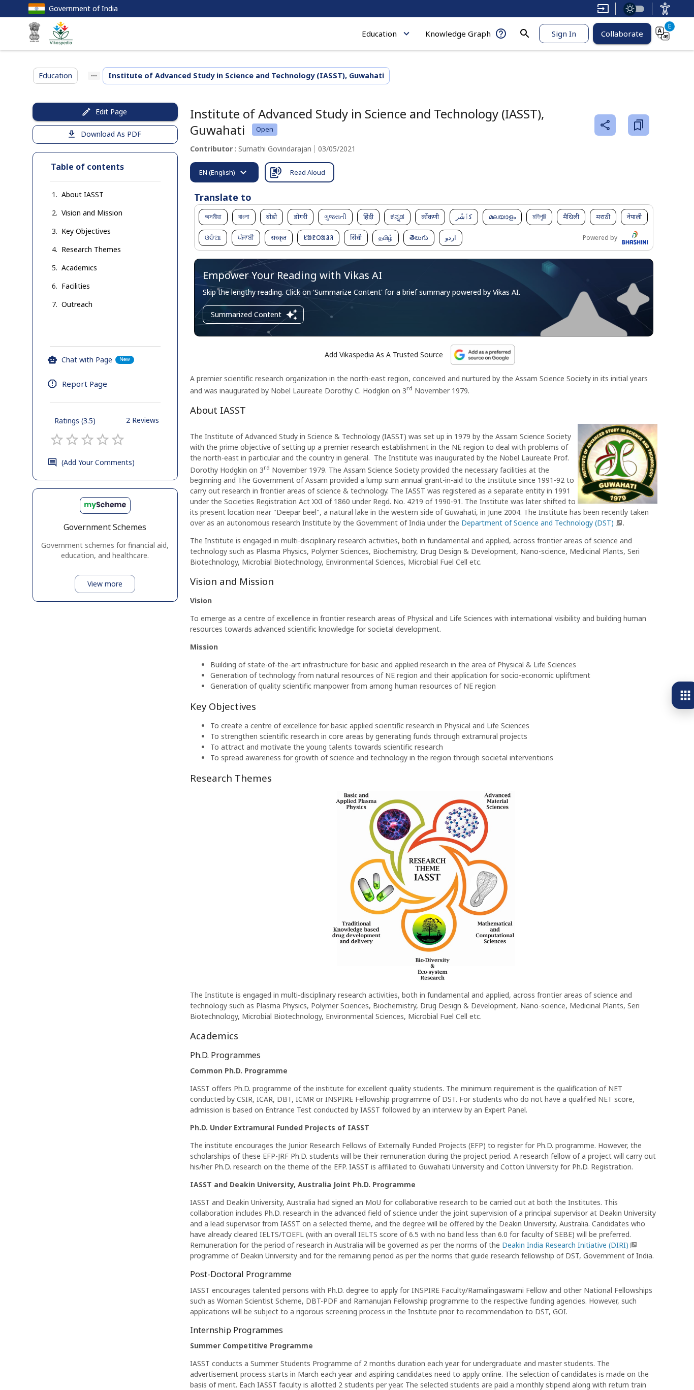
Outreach (76, 304)
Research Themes (91, 249)
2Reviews (142, 420)
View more (104, 584)
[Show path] (94, 76)
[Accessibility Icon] (665, 8)
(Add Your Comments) (98, 462)
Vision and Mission (91, 213)
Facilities (75, 286)
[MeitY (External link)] (34, 33)
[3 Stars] (87, 439)
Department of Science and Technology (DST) (537, 523)
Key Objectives (86, 231)
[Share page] (605, 125)
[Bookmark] (638, 125)
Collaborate (622, 33)
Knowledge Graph (458, 33)
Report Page (84, 384)
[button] (72, 195)
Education (379, 33)
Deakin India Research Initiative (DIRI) (565, 1245)
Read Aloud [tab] (307, 172)
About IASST (82, 194)
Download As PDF (111, 134)
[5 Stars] (117, 439)
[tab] (224, 172)
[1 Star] (57, 439)
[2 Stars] (72, 439)
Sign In (564, 33)
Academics (79, 267)
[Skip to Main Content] (603, 9)
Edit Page (111, 111)
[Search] (525, 33)
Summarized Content (246, 314)
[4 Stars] (102, 439)
